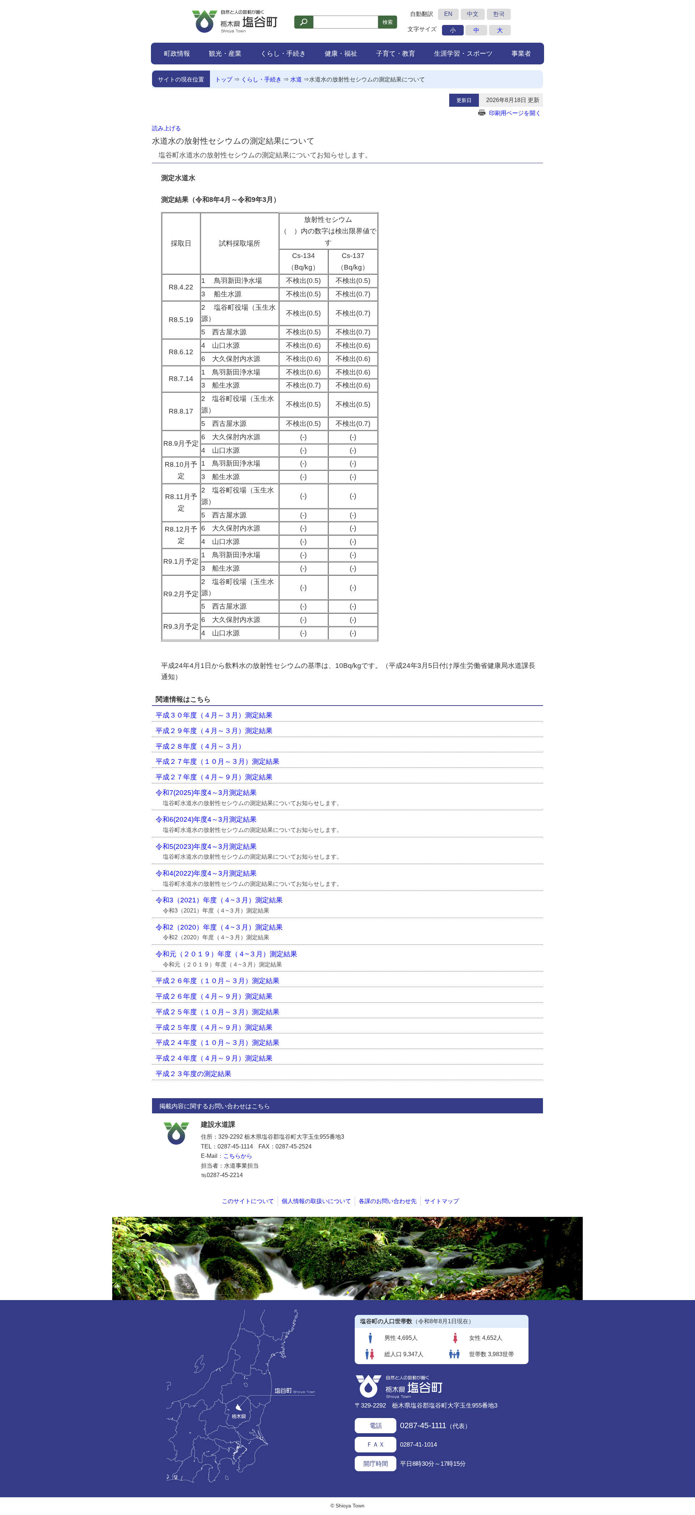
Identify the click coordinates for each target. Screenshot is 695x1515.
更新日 (464, 100)
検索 (388, 22)
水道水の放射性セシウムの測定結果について (367, 79)
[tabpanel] (347, 1258)
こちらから (237, 1156)
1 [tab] (347, 1292)
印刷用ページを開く (515, 113)
